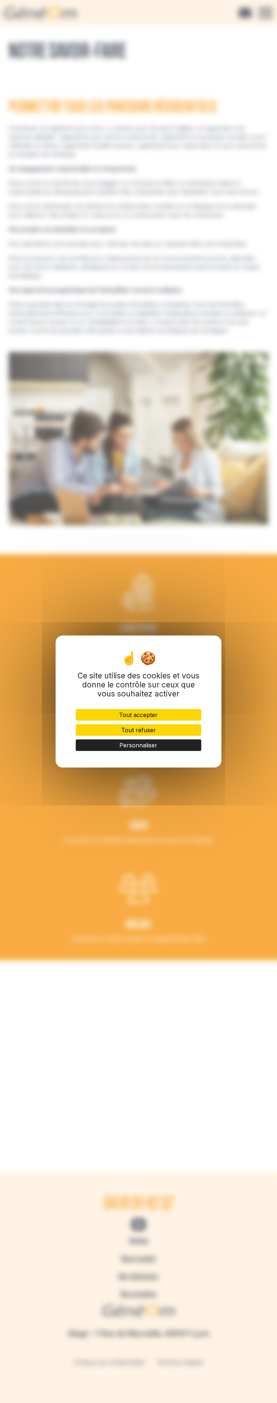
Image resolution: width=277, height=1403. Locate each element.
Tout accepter (138, 714)
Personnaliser (138, 745)
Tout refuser (138, 730)
